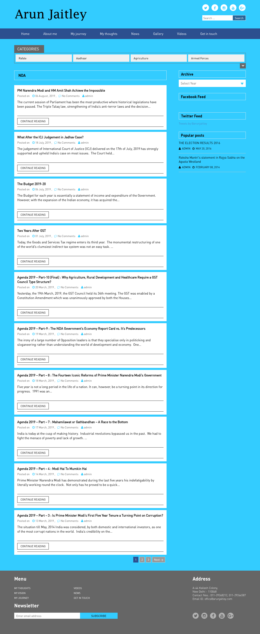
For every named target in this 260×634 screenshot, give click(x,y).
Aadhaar (81, 58)
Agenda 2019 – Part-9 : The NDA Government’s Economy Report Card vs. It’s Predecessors (81, 328)
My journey (78, 33)
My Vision (20, 593)
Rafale (22, 58)
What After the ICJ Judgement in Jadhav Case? (50, 137)
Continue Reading (33, 121)
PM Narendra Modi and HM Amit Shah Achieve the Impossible (61, 90)
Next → (158, 559)
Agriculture (141, 58)
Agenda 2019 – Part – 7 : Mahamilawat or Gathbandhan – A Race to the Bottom (72, 422)
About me (50, 33)
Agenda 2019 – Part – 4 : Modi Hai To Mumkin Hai (52, 468)
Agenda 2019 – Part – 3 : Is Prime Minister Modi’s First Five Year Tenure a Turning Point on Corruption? (90, 515)
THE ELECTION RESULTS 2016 (199, 143)
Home (25, 33)
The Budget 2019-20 (31, 184)
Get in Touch (82, 597)
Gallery (158, 33)
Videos (181, 33)
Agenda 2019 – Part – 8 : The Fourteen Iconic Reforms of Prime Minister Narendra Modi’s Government (89, 375)
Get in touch (208, 33)
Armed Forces (200, 58)
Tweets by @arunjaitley (193, 123)
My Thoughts (22, 588)
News (135, 33)
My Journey (21, 597)
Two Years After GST (31, 230)
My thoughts (108, 33)
